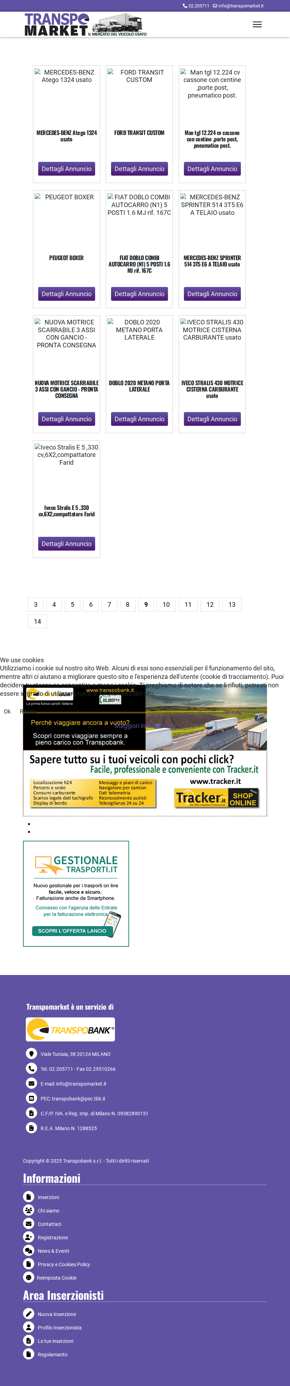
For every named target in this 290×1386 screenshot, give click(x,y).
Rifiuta (28, 711)
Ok (7, 711)
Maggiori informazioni (145, 725)
